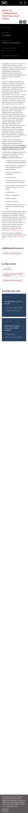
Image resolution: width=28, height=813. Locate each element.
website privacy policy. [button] (12, 806)
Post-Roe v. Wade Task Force (11, 43)
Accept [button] (5, 810)
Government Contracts (9, 334)
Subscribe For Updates (10, 55)
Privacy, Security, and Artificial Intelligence (13, 274)
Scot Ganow (6, 35)
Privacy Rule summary (16, 230)
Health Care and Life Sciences (13, 280)
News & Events (6, 27)
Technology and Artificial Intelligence (12, 310)
